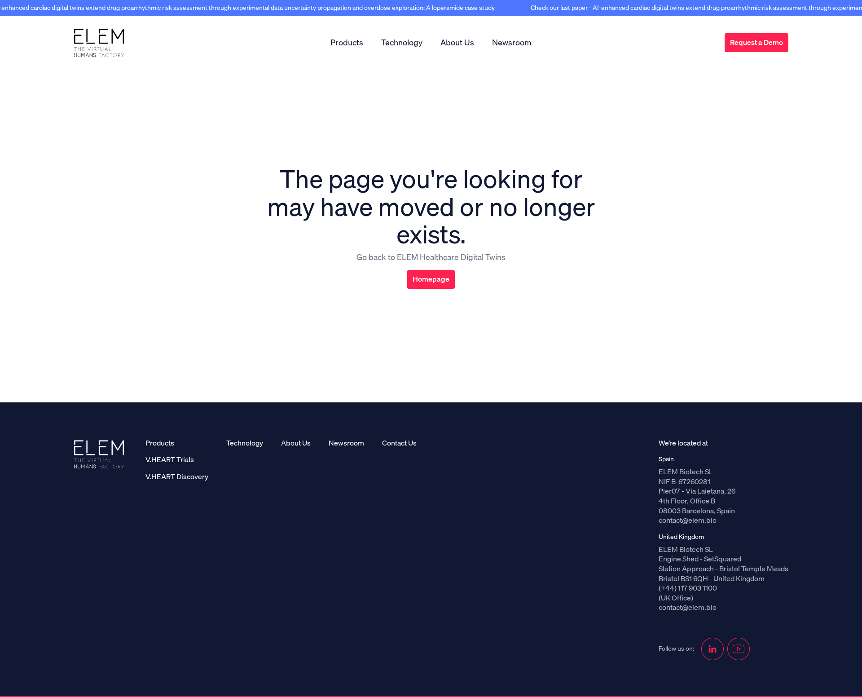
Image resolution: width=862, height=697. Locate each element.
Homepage (431, 279)
